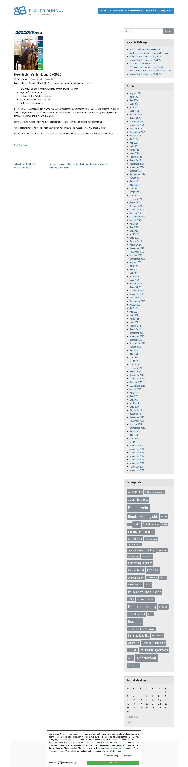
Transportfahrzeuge (153, 643)
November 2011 (137, 466)
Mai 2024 (134, 188)
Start (104, 10)
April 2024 (134, 192)
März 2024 (134, 195)
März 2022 (134, 280)
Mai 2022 (134, 273)
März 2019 (134, 406)
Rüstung (135, 621)
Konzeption (147, 556)
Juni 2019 (134, 396)
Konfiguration (129, 756)
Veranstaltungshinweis (154, 650)
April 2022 (134, 276)
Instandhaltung (133, 556)
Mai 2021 (134, 315)
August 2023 (135, 220)
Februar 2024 (136, 199)
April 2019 (134, 403)
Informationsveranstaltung (141, 550)
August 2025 (135, 135)
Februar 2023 (136, 241)
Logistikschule (136, 577)
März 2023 (134, 237)
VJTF (130, 658)
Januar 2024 (135, 202)
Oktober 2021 (136, 297)
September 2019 (137, 385)
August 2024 (135, 178)
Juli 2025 (134, 139)
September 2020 (137, 343)
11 (134, 700)
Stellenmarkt (133, 643)
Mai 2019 (134, 399)
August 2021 (135, 304)
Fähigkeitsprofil (151, 539)
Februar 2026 (136, 114)
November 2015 (137, 452)
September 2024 (137, 174)
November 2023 (137, 209)
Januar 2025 (135, 160)
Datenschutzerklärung (114, 748)
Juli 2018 (134, 431)
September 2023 (137, 216)
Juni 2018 (134, 435)
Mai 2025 (134, 146)
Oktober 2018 (136, 424)
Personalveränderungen (144, 592)
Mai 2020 (134, 357)
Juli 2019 (134, 392)
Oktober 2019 (136, 382)
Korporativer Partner (140, 563)
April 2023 (134, 234)
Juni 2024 (134, 185)
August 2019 (135, 389)
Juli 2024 (134, 181)
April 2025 (134, 149)
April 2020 (134, 361)
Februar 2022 (136, 283)
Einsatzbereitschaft (141, 532)
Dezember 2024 (137, 163)
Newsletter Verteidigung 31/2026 (145, 60)
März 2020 (134, 364)
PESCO (131, 599)
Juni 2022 (134, 269)
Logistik (152, 570)
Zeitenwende (133, 665)
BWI (129, 524)
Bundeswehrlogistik (143, 516)
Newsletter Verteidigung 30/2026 (145, 74)
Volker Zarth (37, 79)
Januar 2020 (135, 371)
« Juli (129, 722)
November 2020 (137, 336)
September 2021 (137, 301)
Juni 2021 (134, 311)
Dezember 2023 (137, 206)
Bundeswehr (135, 10)
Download (50, 79)
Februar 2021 (136, 325)
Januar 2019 (135, 413)
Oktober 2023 (136, 213)
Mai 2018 (134, 438)
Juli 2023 (134, 223)
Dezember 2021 (137, 290)
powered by (53, 762)
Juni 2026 (134, 100)
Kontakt (163, 10)
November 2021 (137, 294)
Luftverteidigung (152, 577)
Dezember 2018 (137, 417)
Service (150, 10)
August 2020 (135, 347)
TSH (129, 650)
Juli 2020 (134, 350)
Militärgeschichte (135, 584)
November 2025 (137, 125)
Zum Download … (21, 145)
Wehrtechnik (146, 658)
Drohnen (164, 524)
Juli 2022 (134, 266)
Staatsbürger (157, 635)
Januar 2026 (135, 118)
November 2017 (137, 445)
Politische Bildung (145, 599)
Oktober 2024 (136, 170)
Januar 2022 (135, 287)
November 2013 (137, 459)
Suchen (168, 31)
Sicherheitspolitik (138, 635)
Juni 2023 (134, 227)
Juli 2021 (134, 308)
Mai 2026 (134, 104)
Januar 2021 (135, 329)
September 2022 (137, 259)
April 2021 (134, 318)
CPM (137, 524)
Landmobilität (136, 570)
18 (134, 703)
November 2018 (137, 421)
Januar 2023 (135, 244)
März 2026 (134, 111)
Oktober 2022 (136, 255)
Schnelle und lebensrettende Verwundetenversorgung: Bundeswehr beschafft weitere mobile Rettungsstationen (150, 67)
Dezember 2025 (137, 121)
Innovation (162, 550)
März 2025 (134, 153)
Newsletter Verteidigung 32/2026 (145, 56)
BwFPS (164, 516)
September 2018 (137, 428)
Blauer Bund (117, 10)
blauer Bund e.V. (138, 499)
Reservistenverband (136, 614)
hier (89, 121)
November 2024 (137, 167)
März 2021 (134, 322)
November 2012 (137, 463)
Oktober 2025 (136, 128)
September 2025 (137, 132)
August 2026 (135, 93)
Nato (148, 584)
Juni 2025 (134, 142)
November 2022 (137, 251)
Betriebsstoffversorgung (154, 492)
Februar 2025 (136, 156)
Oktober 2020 (136, 340)
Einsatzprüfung (135, 538)
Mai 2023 (134, 230)
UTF (135, 650)
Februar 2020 (136, 368)
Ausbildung (135, 492)
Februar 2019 (136, 410)
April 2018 (134, 442)
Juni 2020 (134, 354)
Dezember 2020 (137, 332)
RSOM (150, 614)
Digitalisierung (150, 524)
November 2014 (137, 456)
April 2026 (134, 107)
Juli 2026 (134, 97)
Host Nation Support (134, 544)
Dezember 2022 (137, 248)
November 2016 (137, 449)
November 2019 (137, 378)
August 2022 (135, 262)
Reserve (163, 606)
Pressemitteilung (142, 606)
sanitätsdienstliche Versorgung (141, 629)
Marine (162, 578)
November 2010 (137, 470)
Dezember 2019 (137, 375)
